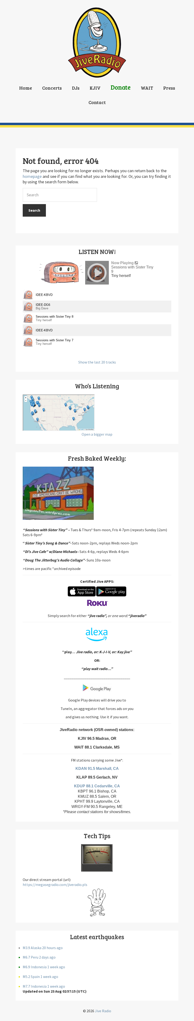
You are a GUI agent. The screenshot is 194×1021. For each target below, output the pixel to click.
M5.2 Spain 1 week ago (40, 976)
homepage (32, 176)
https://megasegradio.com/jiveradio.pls (55, 884)
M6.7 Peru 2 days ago (39, 957)
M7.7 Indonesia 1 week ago (44, 986)
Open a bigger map (97, 434)
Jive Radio (103, 1010)
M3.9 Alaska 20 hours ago (43, 947)
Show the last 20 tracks (97, 362)
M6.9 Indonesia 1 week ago (44, 966)
